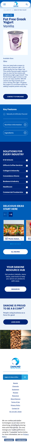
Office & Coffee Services (13, 165)
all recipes (15, 252)
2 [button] (12, 243)
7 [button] (20, 243)
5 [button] (17, 243)
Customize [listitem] (9, 440)
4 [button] (15, 243)
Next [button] (11, 214)
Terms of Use (15, 402)
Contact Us (15, 408)
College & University (11, 170)
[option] (13, 230)
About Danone (15, 399)
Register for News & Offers (11, 377)
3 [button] (13, 243)
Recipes (15, 392)
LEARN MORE (15, 322)
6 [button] (18, 243)
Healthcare (7, 187)
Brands (15, 383)
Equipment (15, 389)
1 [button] (10, 243)
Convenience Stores (11, 176)
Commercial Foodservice (13, 192)
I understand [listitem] (21, 440)
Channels (15, 386)
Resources (15, 289)
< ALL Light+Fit (7, 10)
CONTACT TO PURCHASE (15, 97)
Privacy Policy (15, 405)
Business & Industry (11, 181)
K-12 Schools (8, 160)
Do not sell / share (15, 412)
